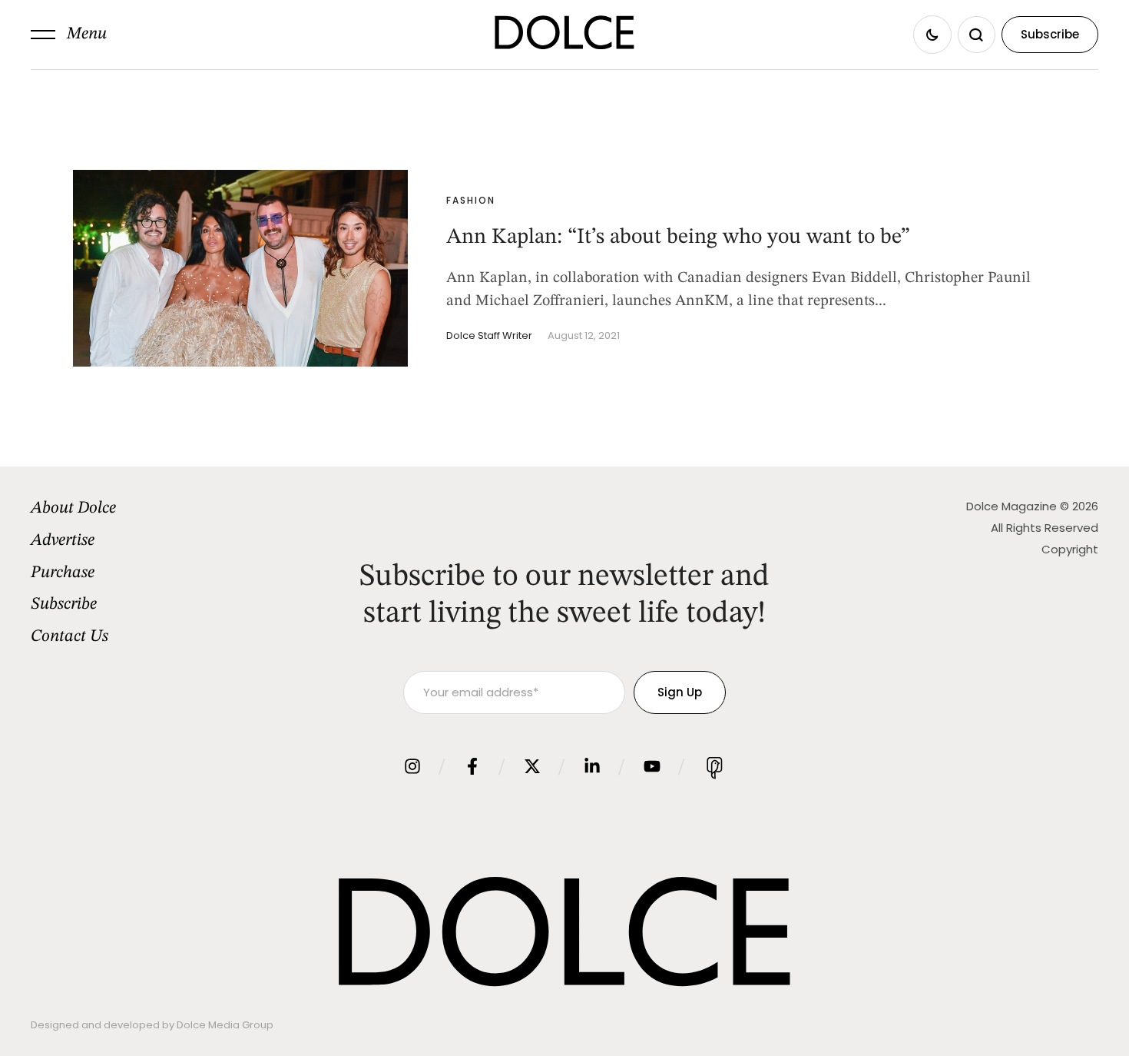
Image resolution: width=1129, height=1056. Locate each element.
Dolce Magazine (1011, 506)
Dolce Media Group (225, 1025)
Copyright (1069, 549)
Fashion (470, 200)
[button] (69, 34)
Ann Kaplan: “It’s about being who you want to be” (678, 237)
